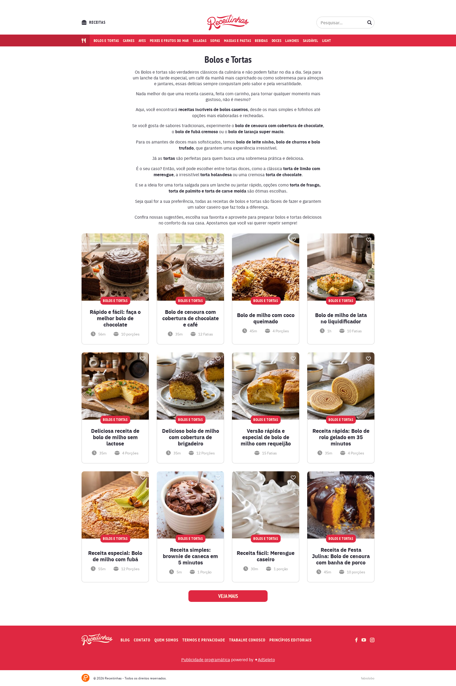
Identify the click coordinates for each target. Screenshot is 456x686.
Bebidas (261, 40)
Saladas (199, 40)
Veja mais (228, 596)
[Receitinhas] (228, 22)
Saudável (310, 40)
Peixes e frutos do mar (169, 40)
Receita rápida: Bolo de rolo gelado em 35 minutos (340, 437)
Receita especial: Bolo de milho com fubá (115, 556)
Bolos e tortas (106, 40)
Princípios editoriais (290, 640)
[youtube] (364, 639)
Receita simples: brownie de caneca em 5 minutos (190, 555)
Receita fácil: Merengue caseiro (265, 556)
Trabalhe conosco (247, 640)
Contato (142, 640)
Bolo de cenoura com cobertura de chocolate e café (190, 318)
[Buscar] (370, 22)
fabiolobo (367, 678)
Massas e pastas (237, 40)
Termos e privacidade (203, 640)
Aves (142, 40)
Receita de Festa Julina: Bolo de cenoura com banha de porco (341, 555)
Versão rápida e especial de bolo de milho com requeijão (266, 437)
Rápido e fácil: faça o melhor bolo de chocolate (115, 318)
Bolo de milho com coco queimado (265, 318)
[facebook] (356, 640)
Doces (277, 40)
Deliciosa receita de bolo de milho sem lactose (115, 437)
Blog (125, 640)
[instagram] (372, 640)
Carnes (129, 40)
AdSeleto (266, 659)
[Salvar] (143, 240)
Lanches (292, 40)
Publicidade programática (205, 659)
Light (326, 40)
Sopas (215, 40)
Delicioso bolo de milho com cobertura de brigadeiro (190, 437)
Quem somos (166, 640)
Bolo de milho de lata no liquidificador (341, 318)
